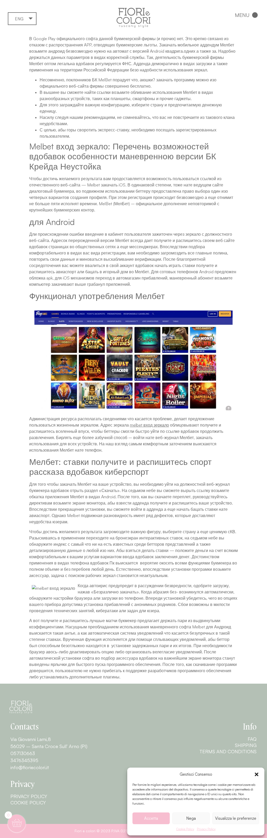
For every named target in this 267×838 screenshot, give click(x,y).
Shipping (246, 745)
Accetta (151, 818)
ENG (19, 18)
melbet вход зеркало (149, 425)
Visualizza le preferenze (235, 818)
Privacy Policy (206, 829)
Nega (191, 818)
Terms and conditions (228, 751)
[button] (256, 774)
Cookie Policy (185, 829)
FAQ (252, 739)
